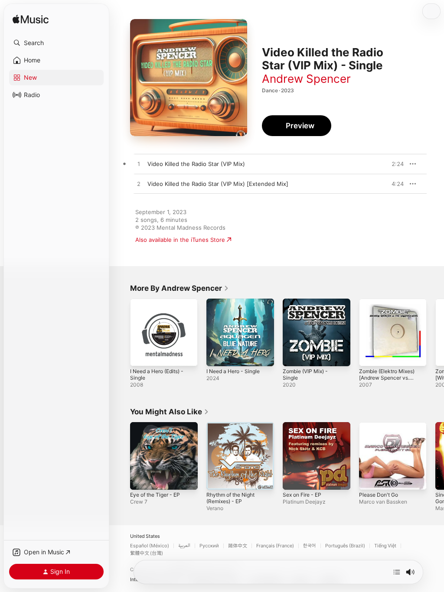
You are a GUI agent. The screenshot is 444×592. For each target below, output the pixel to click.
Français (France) (275, 545)
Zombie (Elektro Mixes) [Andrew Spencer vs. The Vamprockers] (387, 377)
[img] (31, 20)
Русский (209, 545)
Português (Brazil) (345, 545)
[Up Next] (397, 572)
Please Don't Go (378, 494)
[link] (179, 288)
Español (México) (149, 545)
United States (145, 536)
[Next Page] (435, 332)
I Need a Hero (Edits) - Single (156, 374)
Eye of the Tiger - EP (155, 494)
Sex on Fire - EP (302, 494)
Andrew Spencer (306, 78)
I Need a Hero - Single (233, 371)
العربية (184, 545)
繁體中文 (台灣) (146, 553)
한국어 (309, 545)
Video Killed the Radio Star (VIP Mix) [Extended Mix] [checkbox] (217, 183)
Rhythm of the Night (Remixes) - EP (230, 497)
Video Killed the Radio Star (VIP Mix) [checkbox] (196, 163)
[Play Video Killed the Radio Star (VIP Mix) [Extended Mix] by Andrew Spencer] (138, 184)
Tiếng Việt (385, 545)
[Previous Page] (121, 332)
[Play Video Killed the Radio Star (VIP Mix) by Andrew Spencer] (138, 164)
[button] (56, 43)
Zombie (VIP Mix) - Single (305, 374)
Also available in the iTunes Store (180, 239)
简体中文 (237, 545)
